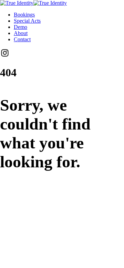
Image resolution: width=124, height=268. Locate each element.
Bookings (24, 15)
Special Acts (27, 21)
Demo (20, 27)
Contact (22, 39)
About (21, 33)
